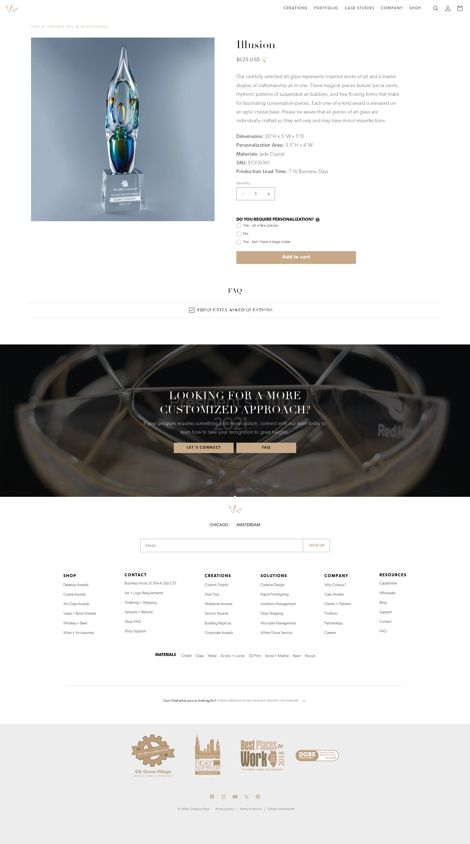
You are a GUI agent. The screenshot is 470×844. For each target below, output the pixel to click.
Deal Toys (212, 595)
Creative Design (273, 585)
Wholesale (387, 593)
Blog (383, 603)
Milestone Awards (218, 604)
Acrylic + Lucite (233, 656)
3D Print (255, 656)
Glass (200, 656)
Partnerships (333, 623)
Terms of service (251, 809)
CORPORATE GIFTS (60, 27)
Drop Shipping (272, 614)
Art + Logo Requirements (144, 593)
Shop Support (135, 631)
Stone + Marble (277, 656)
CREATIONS (218, 576)
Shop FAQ (133, 622)
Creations (296, 8)
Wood (310, 656)
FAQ (266, 448)
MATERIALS (165, 655)
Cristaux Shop (199, 809)
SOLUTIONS (274, 576)
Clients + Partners (337, 604)
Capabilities (388, 583)
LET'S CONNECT (204, 448)
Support (385, 612)
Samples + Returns (139, 612)
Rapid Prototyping (275, 595)
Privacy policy (225, 809)
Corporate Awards (219, 633)
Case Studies (334, 595)
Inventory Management (278, 604)
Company (392, 8)
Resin (297, 656)
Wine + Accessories (78, 633)
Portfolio (331, 614)
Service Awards (216, 614)
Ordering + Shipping (141, 603)
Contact (385, 622)
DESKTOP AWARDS (94, 27)
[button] (295, 8)
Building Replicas (218, 623)
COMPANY (336, 576)
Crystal (186, 656)
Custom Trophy (216, 585)
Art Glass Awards (76, 604)
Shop (415, 8)
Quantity (243, 183)
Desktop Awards (75, 585)
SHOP (35, 27)
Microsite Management (278, 623)
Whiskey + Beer (75, 623)
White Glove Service (276, 633)
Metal (212, 656)
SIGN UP (316, 545)
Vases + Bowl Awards (79, 614)
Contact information (281, 809)
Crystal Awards (74, 595)
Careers (330, 633)
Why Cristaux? (335, 585)
